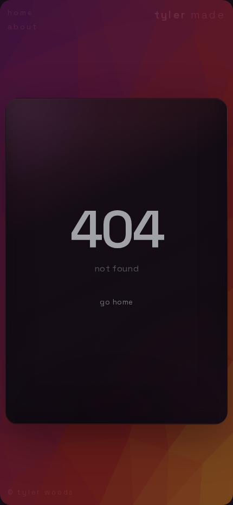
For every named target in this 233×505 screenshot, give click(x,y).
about (23, 26)
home (21, 12)
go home (116, 302)
